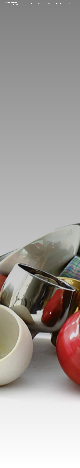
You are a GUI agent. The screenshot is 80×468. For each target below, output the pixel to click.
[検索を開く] (65, 3)
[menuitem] (48, 3)
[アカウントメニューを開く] (70, 3)
